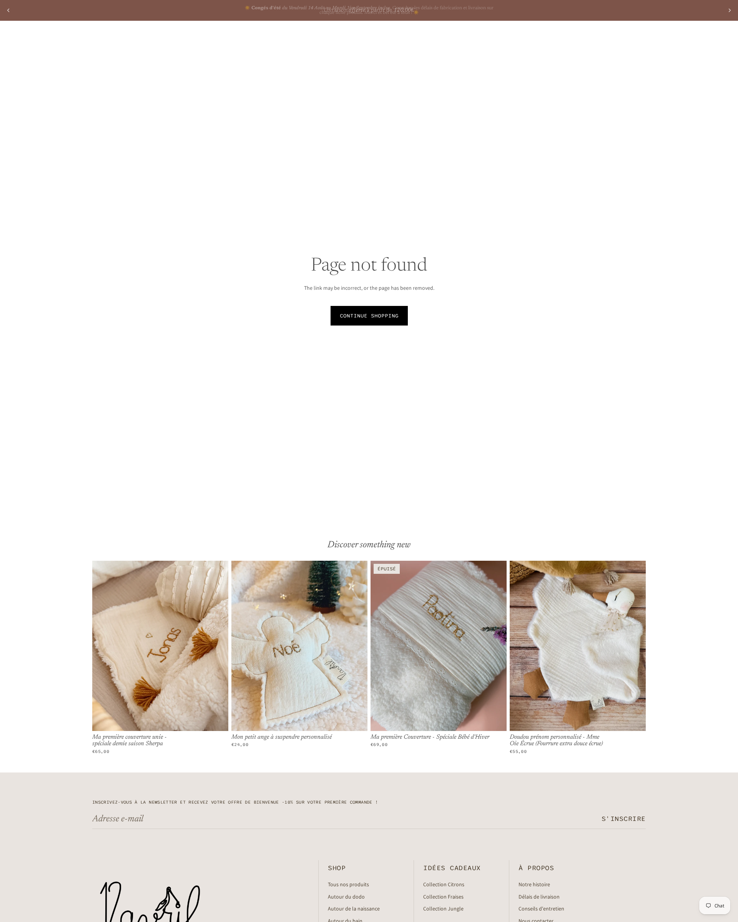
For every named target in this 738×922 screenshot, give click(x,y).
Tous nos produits (348, 884)
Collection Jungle (443, 908)
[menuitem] (285, 40)
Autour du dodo (346, 896)
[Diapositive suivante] (729, 10)
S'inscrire (624, 819)
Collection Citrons (443, 884)
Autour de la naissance (354, 908)
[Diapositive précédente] (8, 10)
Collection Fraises (443, 896)
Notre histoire (534, 884)
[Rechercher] (604, 40)
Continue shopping (369, 315)
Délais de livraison (539, 896)
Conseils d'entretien (541, 908)
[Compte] (620, 40)
